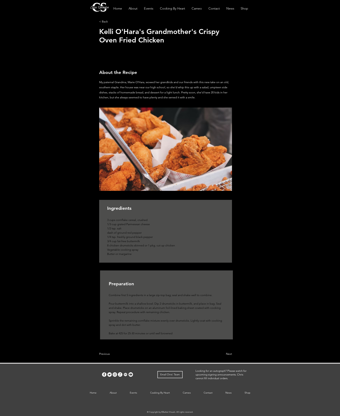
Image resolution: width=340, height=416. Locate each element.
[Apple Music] (120, 374)
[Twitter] (109, 374)
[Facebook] (104, 374)
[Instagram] (115, 374)
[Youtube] (131, 374)
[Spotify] (125, 374)
